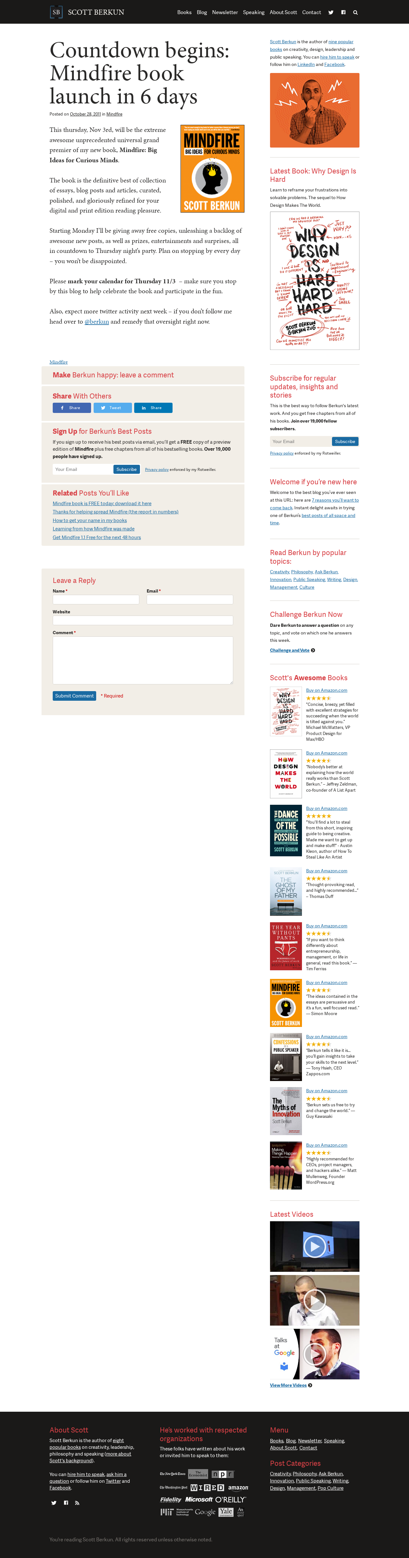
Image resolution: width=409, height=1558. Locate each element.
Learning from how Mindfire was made (94, 529)
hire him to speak (337, 57)
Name (60, 591)
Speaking (254, 12)
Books (184, 12)
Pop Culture (330, 1488)
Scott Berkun (283, 41)
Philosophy (302, 572)
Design (350, 579)
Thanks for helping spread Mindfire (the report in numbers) (116, 512)
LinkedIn (306, 64)
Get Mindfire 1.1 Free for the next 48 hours (97, 537)
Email (154, 591)
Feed (77, 1503)
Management (283, 587)
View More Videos (288, 1385)
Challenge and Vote (290, 650)
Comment (64, 632)
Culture (306, 587)
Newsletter (225, 12)
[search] (355, 12)
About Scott (283, 12)
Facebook (343, 13)
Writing (334, 579)
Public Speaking (309, 579)
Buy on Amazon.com (326, 690)
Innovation (280, 579)
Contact (311, 12)
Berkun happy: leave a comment (113, 375)
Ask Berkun (326, 572)
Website (61, 612)
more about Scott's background (90, 1457)
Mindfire (114, 114)
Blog (202, 12)
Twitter (331, 13)
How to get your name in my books (90, 520)
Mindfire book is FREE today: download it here (102, 503)
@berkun (97, 321)
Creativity (279, 572)
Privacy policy (157, 469)
